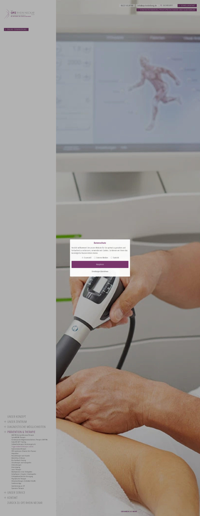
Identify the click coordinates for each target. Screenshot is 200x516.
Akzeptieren (100, 264)
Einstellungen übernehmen (100, 271)
